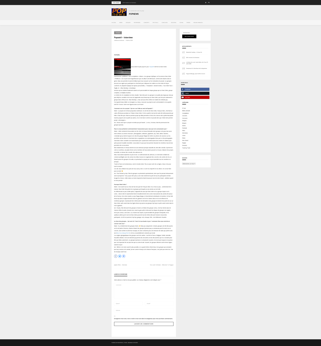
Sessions (173, 22)
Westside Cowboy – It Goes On (194, 52)
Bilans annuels (198, 22)
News (120, 22)
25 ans (181, 22)
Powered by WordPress (117, 342)
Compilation (185, 113)
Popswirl (151, 66)
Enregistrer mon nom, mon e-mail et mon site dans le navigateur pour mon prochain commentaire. (143, 318)
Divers (188, 22)
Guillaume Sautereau (119, 40)
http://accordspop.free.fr (123, 233)
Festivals (155, 22)
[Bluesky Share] (119, 256)
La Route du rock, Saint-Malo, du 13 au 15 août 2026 (197, 62)
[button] (205, 2)
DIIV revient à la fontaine (129, 2)
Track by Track (186, 148)
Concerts (146, 22)
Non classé (185, 140)
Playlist (184, 143)
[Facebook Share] (115, 256)
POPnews (134, 14)
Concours (165, 22)
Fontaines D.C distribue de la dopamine (196, 68)
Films (183, 130)
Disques (128, 22)
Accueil (114, 22)
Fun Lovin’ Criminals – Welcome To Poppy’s (161, 265)
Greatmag (130, 342)
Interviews (137, 22)
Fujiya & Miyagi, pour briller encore (195, 73)
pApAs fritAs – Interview (120, 265)
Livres (183, 135)
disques (118, 32)
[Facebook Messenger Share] (123, 256)
